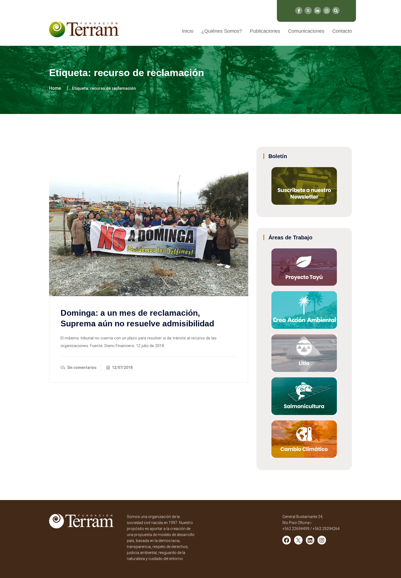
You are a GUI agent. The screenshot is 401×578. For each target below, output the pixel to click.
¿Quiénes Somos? (221, 31)
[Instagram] (326, 10)
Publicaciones (265, 31)
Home (55, 88)
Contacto (342, 31)
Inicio (187, 31)
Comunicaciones (306, 31)
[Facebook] (299, 10)
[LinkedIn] (317, 10)
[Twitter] (308, 10)
